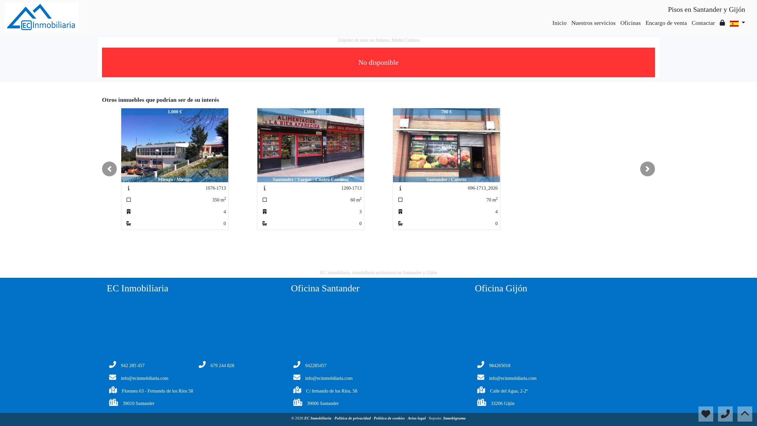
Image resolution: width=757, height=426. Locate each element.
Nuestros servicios (593, 23)
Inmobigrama (454, 418)
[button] (109, 169)
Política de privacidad (353, 418)
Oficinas (630, 23)
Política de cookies (390, 418)
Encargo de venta (666, 23)
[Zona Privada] (722, 23)
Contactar (703, 23)
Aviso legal (417, 418)
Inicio (559, 23)
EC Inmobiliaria (318, 418)
